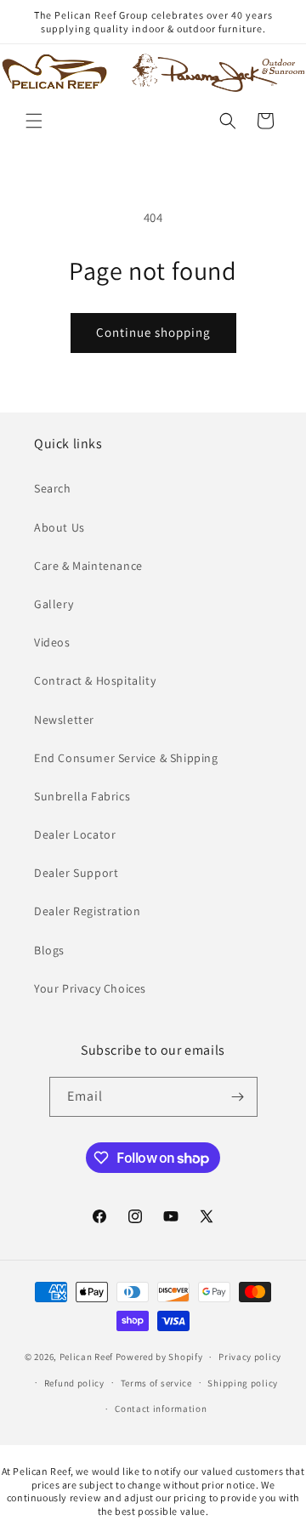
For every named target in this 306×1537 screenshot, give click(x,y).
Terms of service (156, 1383)
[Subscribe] (238, 1097)
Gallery (53, 604)
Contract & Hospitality (95, 680)
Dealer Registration (87, 911)
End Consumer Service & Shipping (126, 758)
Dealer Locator (75, 834)
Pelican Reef (86, 1357)
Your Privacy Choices (90, 988)
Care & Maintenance (88, 565)
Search (52, 488)
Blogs (49, 950)
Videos (52, 642)
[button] (34, 120)
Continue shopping (153, 332)
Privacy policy (249, 1357)
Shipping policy (242, 1383)
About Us (59, 527)
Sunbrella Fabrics (82, 796)
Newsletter (64, 719)
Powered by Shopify (159, 1357)
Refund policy (74, 1383)
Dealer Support (76, 872)
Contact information (161, 1409)
